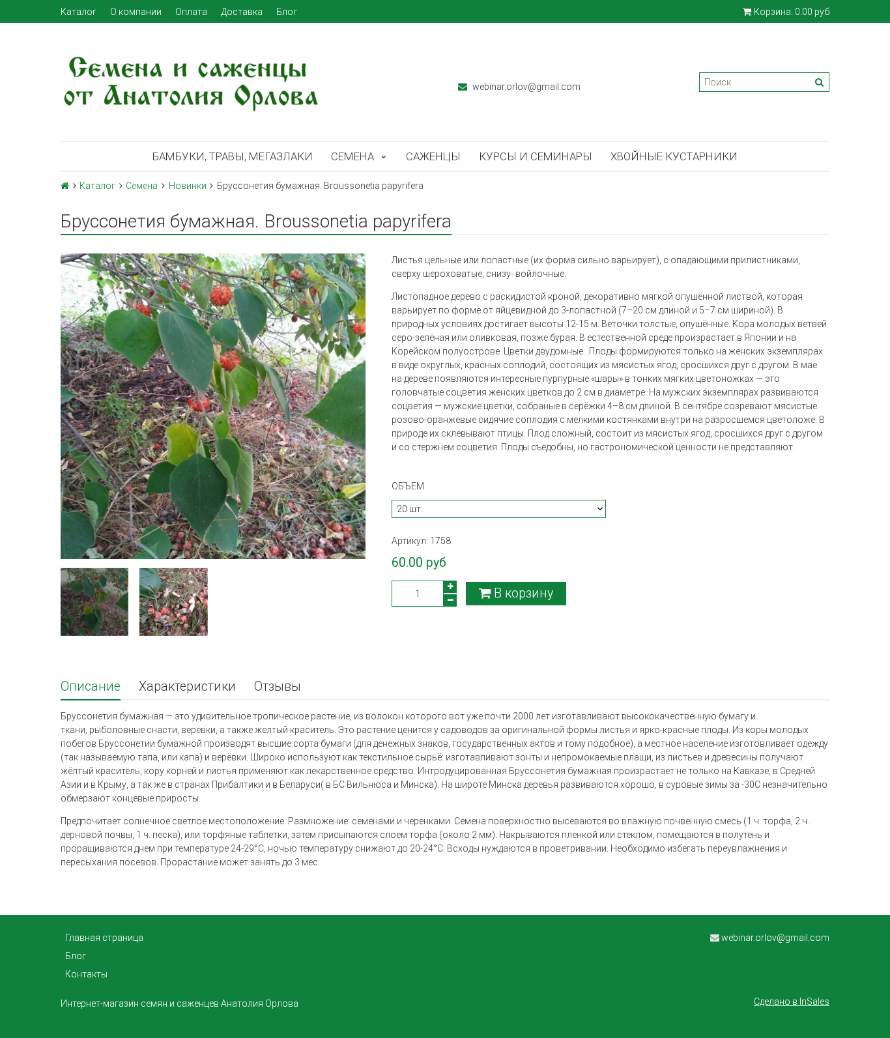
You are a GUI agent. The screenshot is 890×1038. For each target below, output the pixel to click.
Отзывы (277, 686)
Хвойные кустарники (674, 156)
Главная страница (104, 937)
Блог (286, 11)
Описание (91, 686)
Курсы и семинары (535, 156)
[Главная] (65, 185)
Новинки (188, 185)
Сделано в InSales (791, 1001)
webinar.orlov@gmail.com (525, 86)
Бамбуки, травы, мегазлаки (232, 156)
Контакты (86, 974)
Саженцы (433, 156)
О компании (136, 11)
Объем (408, 486)
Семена (352, 156)
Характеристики (187, 686)
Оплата (191, 11)
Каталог (78, 11)
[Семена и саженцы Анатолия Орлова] (246, 81)
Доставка (242, 11)
